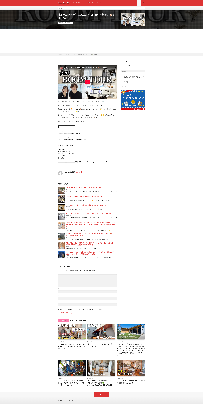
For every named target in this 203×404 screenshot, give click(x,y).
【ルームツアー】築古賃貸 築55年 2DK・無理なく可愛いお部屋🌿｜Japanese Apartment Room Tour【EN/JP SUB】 (101, 383)
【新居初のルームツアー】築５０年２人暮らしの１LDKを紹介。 (84, 187)
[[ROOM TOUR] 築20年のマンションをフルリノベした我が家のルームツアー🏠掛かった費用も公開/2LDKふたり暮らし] (61, 236)
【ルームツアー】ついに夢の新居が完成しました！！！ (101, 345)
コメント (60, 273)
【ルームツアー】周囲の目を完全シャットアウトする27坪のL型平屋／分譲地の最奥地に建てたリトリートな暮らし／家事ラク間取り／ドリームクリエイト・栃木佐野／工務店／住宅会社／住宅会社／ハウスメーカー (131, 349)
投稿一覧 (78, 172)
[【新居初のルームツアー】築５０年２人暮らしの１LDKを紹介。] (61, 190)
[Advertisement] (101, 41)
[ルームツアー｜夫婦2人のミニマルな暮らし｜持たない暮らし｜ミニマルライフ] (61, 216)
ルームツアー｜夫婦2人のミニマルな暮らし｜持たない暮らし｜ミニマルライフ (88, 214)
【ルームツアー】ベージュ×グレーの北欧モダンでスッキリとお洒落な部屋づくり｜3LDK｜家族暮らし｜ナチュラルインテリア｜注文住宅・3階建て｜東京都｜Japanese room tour (91, 224)
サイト (59, 301)
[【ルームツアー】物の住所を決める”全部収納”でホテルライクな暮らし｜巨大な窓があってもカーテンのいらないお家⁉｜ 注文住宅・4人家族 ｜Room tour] (61, 254)
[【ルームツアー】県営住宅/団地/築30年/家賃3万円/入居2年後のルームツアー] (61, 207)
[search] (144, 8)
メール (60, 295)
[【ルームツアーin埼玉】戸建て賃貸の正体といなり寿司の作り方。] (61, 199)
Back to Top (102, 394)
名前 (59, 288)
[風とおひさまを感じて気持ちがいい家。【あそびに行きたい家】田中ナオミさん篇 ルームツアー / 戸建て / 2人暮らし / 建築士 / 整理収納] (61, 245)
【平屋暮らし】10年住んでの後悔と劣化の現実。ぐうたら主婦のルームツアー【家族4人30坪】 (72, 346)
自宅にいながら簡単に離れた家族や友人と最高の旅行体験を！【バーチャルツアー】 (133, 76)
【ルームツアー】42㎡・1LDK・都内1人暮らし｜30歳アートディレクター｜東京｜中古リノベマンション (71, 383)
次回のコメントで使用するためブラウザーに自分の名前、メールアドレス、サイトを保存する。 (82, 309)
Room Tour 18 (71, 400)
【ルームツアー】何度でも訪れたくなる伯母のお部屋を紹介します (131, 382)
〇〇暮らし (69, 22)
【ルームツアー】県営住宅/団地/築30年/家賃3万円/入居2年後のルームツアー (88, 205)
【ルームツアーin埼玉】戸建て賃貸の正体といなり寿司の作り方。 (85, 196)
